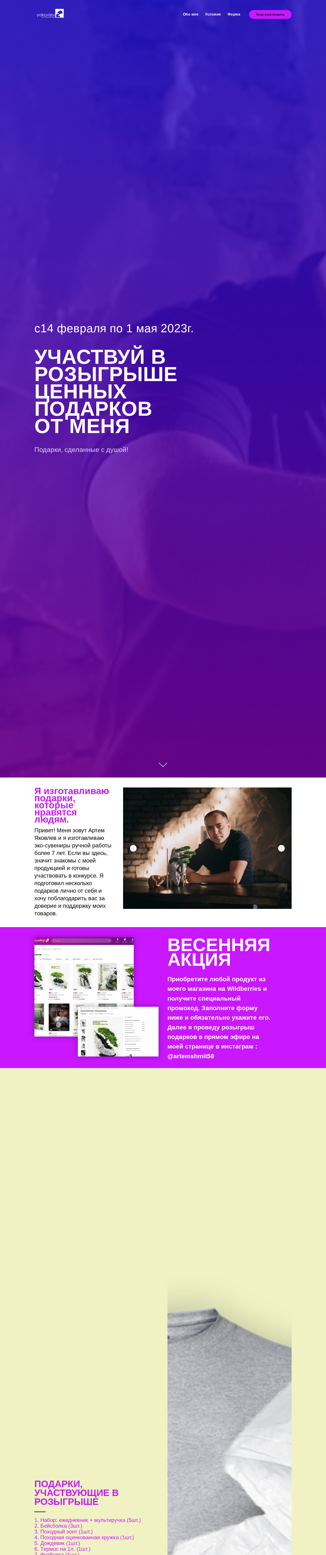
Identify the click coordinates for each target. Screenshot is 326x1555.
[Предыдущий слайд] (133, 848)
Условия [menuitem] (213, 14)
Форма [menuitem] (234, 14)
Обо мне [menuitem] (191, 14)
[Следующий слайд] (281, 848)
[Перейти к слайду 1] (207, 902)
